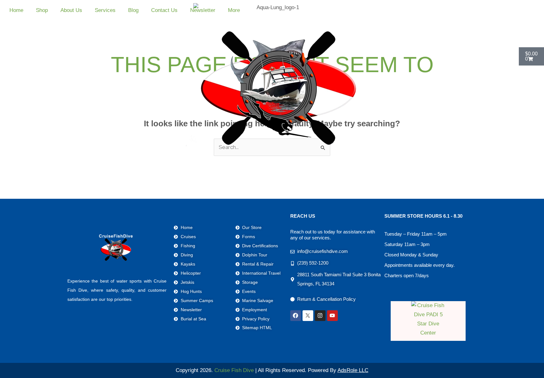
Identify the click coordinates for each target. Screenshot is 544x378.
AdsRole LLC (352, 370)
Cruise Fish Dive (234, 370)
